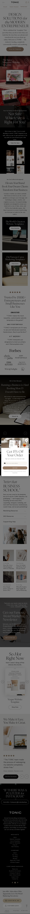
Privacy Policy (14, 472)
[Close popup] (26, 440)
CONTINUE (15, 467)
